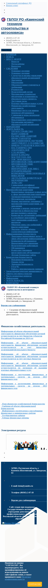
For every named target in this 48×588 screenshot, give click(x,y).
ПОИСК (10, 57)
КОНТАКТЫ (12, 283)
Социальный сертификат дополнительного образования (25, 186)
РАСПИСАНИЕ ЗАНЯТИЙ (23, 136)
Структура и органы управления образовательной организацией (26, 76)
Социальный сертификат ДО (18, 3)
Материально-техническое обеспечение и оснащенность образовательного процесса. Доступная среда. (24, 97)
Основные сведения (20, 71)
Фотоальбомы (17, 64)
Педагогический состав (22, 92)
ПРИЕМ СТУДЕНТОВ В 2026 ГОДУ (28, 145)
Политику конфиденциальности (18, 578)
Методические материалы (23, 199)
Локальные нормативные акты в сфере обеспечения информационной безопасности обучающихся (28, 238)
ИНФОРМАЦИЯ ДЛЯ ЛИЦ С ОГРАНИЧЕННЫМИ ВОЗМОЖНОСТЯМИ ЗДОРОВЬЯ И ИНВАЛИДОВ (28, 172)
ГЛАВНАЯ (11, 54)
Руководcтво (17, 89)
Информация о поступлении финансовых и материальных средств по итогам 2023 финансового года (24, 376)
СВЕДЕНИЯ (12, 68)
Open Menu (6, 50)
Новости (15, 61)
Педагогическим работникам (24, 246)
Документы (16, 80)
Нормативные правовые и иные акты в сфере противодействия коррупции (29, 193)
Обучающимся (18, 248)
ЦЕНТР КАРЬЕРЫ (20, 155)
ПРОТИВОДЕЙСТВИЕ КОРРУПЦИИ (29, 162)
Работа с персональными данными (27, 269)
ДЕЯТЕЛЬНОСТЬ (15, 129)
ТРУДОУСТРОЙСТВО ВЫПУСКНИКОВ (22, 132)
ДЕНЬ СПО (16, 183)
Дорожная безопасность (22, 264)
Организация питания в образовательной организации (25, 123)
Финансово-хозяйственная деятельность (23, 107)
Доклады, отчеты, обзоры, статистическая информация (24, 230)
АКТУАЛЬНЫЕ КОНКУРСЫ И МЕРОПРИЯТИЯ (26, 179)
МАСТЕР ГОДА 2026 (21, 157)
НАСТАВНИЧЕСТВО (21, 148)
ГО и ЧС (15, 267)
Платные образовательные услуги (27, 103)
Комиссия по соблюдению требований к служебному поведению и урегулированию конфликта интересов (28, 218)
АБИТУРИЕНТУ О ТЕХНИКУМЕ (27, 143)
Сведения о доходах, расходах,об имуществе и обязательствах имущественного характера (26, 210)
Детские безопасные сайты (23, 255)
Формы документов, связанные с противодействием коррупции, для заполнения (27, 203)
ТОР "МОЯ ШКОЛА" (21, 159)
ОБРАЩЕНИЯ (13, 127)
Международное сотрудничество (26, 120)
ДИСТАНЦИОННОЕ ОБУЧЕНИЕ (27, 141)
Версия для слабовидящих (13, 305)
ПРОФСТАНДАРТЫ (21, 138)
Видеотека (16, 66)
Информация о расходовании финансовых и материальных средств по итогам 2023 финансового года (24, 386)
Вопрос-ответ (12, 5)
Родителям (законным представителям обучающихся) (25, 251)
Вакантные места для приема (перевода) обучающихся (25, 111)
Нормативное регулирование (24, 243)
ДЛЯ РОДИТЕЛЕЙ (20, 150)
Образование (17, 82)
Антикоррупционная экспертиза (26, 197)
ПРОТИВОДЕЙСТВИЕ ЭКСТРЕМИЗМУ (22, 165)
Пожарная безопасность (22, 260)
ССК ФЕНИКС (18, 152)
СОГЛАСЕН (35, 584)
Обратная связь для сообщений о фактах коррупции (26, 226)
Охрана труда (17, 262)
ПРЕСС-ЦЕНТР (13, 59)
